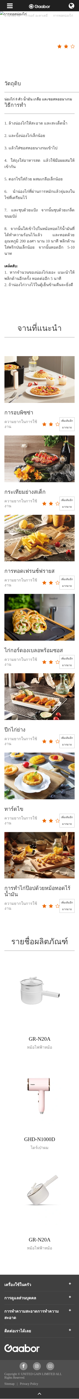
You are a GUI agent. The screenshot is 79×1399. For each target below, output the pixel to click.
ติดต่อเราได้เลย (17, 1331)
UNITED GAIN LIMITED (38, 1374)
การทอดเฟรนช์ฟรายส (29, 571)
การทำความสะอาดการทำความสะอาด (31, 1314)
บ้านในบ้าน (12, 15)
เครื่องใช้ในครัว (17, 1284)
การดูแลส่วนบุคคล (20, 1298)
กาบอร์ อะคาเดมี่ (36, 15)
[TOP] (39, 1393)
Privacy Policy (29, 1383)
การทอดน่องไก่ (63, 15)
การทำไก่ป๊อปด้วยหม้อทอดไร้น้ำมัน (37, 891)
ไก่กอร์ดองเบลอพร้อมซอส (33, 650)
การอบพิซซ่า (18, 413)
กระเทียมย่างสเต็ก (25, 492)
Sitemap (9, 1383)
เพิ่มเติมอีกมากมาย (67, 424)
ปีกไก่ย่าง (14, 730)
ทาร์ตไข (13, 809)
